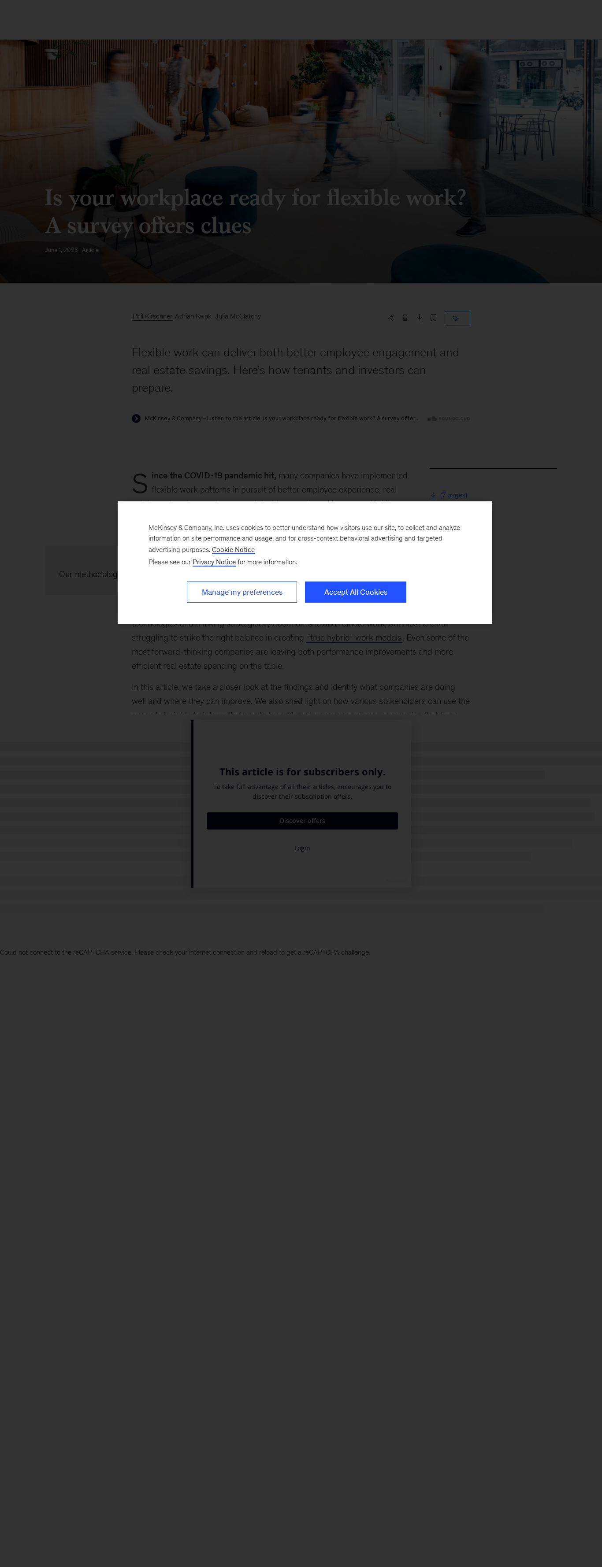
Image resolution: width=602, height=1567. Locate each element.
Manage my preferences (242, 592)
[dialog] (305, 562)
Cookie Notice (233, 549)
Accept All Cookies (355, 592)
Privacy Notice (214, 562)
